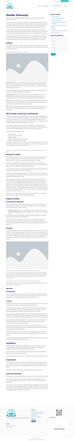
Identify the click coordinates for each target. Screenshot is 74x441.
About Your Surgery (56, 5)
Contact (65, 5)
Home (39, 5)
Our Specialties (46, 5)
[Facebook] (32, 421)
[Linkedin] (35, 421)
